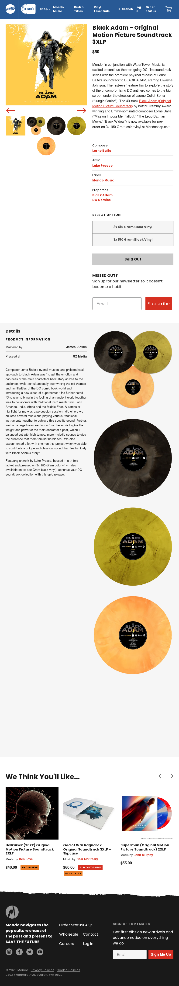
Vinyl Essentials (102, 9)
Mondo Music (58, 9)
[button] (160, 776)
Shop (44, 9)
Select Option (106, 215)
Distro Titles (79, 9)
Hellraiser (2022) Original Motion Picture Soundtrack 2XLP (30, 849)
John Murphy (143, 855)
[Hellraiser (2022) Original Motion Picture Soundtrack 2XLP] (32, 813)
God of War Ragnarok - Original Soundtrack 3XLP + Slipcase (87, 849)
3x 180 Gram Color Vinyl (133, 227)
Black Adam (102, 195)
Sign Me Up (161, 954)
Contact (90, 934)
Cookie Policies (68, 970)
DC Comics (101, 200)
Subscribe (159, 303)
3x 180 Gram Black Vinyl (133, 239)
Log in (138, 9)
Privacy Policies (42, 970)
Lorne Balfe (101, 151)
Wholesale (68, 934)
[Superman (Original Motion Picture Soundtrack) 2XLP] (146, 813)
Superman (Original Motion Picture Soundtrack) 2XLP (144, 847)
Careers (66, 943)
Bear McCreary (87, 859)
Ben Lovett (26, 859)
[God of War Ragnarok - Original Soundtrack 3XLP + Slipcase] (89, 813)
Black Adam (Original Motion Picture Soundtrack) (131, 103)
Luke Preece (102, 165)
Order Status (151, 9)
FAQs (88, 925)
